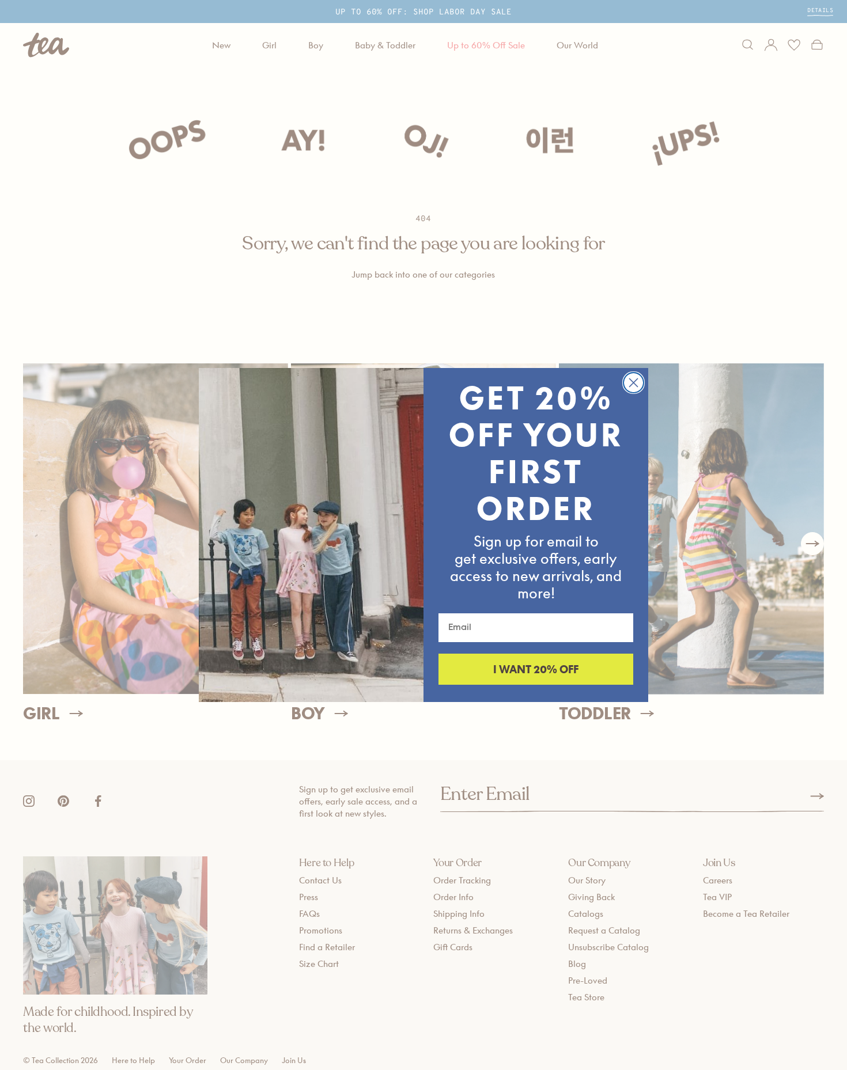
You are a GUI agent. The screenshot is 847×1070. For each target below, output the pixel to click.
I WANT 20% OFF (535, 669)
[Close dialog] (633, 383)
